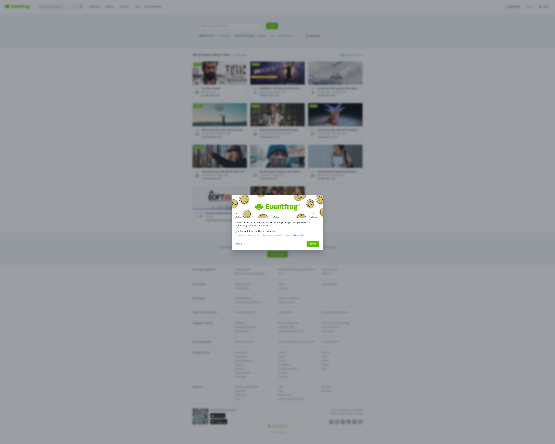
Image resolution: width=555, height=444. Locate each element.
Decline (238, 243)
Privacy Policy (299, 235)
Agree (313, 243)
